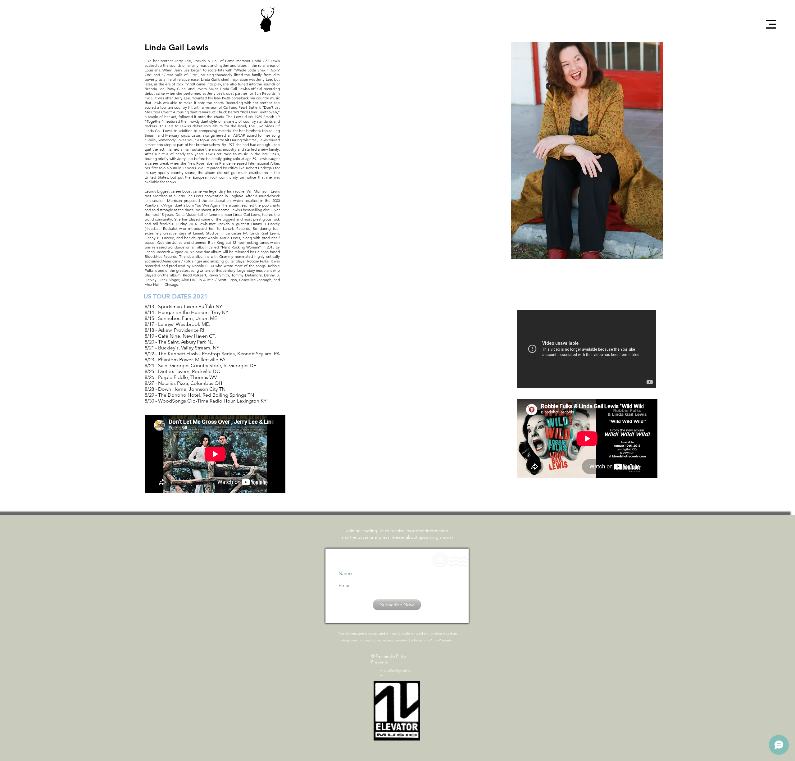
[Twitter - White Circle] (772, 57)
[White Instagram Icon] (772, 68)
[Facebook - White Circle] (772, 46)
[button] (771, 24)
